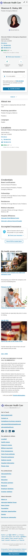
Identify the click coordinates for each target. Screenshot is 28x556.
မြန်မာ (10, 534)
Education (4, 479)
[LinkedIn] (10, 431)
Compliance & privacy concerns (11, 421)
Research (4, 485)
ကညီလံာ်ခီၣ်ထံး (23, 536)
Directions (4, 43)
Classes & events (6, 445)
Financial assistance (7, 457)
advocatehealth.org (7, 427)
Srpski (2, 540)
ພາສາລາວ (7, 538)
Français (21, 534)
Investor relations (6, 491)
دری (18, 534)
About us (4, 499)
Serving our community (8, 517)
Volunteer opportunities (8, 511)
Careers (3, 476)
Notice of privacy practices (15, 549)
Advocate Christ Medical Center (10, 218)
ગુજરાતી (2, 536)
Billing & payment (7, 448)
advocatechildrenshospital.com (11, 424)
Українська (13, 540)
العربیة (7, 534)
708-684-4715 (7, 47)
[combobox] (14, 76)
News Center (5, 505)
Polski (11, 538)
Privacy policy (4, 549)
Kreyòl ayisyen (8, 536)
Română (16, 538)
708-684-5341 (7, 45)
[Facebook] (2, 431)
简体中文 (14, 534)
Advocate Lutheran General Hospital (11, 221)
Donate (3, 514)
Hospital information (7, 463)
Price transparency (7, 451)
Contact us (4, 418)
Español (3, 534)
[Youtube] (13, 431)
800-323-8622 (20, 81)
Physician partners (7, 482)
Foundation (4, 508)
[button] (14, 553)
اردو (18, 540)
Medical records (6, 460)
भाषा (14, 536)
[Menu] (26, 2)
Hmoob (17, 536)
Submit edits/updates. (19, 395)
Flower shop (5, 466)
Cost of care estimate (8, 454)
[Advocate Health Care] (10, 3)
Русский (21, 538)
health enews (5, 442)
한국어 (2, 538)
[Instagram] (6, 431)
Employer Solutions (7, 488)
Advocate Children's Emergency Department (13, 37)
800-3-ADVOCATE (6, 415)
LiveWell (4, 439)
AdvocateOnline (6, 473)
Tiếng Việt (21, 540)
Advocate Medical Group (9, 502)
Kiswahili (7, 540)
